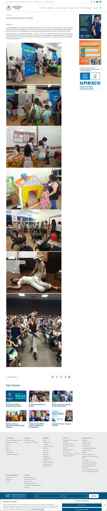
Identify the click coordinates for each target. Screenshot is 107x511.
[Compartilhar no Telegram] (65, 376)
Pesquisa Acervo (86, 442)
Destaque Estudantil (68, 455)
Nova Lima (45, 450)
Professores (29, 1)
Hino (7, 448)
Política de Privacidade (38, 509)
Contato (95, 8)
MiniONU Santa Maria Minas (89, 464)
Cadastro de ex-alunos (30, 479)
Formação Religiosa (86, 8)
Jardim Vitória (46, 466)
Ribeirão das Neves (48, 462)
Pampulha (45, 454)
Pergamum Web (86, 444)
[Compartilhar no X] (61, 376)
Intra (42, 1)
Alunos (16, 1)
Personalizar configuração (82, 501)
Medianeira (46, 460)
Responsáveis (22, 1)
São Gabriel (46, 456)
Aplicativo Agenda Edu (88, 454)
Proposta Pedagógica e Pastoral (14, 440)
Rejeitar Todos (82, 505)
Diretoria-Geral (10, 452)
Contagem (46, 444)
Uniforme (8, 450)
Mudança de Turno (68, 444)
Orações (8, 481)
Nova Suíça (46, 452)
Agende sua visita (29, 477)
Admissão (51, 8)
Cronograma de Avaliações (89, 448)
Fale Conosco (27, 481)
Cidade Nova (46, 442)
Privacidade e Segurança (49, 1)
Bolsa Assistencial (67, 449)
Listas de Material (86, 450)
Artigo (53, 420)
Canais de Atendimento (30, 483)
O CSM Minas (42, 8)
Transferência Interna (68, 446)
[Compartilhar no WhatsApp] (52, 376)
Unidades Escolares (29, 440)
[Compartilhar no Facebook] (56, 376)
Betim (44, 440)
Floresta (45, 448)
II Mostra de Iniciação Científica (90, 469)
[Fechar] (104, 505)
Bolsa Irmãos (66, 451)
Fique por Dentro (74, 8)
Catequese (9, 479)
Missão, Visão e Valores (12, 442)
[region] (53, 505)
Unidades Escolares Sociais (31, 442)
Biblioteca (84, 440)
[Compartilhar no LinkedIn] (69, 376)
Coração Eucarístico (48, 446)
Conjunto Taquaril (47, 464)
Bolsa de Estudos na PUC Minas (71, 453)
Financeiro (65, 448)
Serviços (64, 8)
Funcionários (36, 1)
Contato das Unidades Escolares (32, 485)
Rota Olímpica (85, 460)
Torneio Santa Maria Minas (89, 462)
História (8, 444)
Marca (7, 446)
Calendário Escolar (87, 446)
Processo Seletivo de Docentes (90, 471)
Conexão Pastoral (10, 477)
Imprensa (26, 487)
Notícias (84, 452)
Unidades (58, 8)
